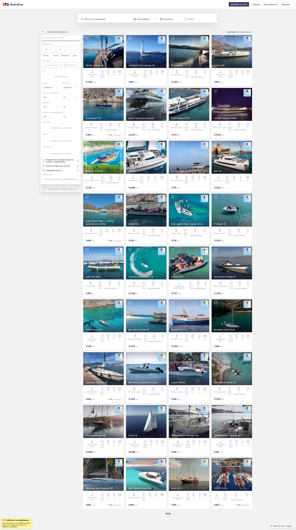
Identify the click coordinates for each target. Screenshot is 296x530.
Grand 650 (133, 224)
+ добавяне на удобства (60, 128)
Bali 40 (131, 171)
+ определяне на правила (60, 153)
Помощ (256, 4)
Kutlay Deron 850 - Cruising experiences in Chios (100, 222)
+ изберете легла (61, 76)
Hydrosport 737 (93, 118)
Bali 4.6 (217, 171)
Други (75, 55)
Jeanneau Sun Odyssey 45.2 (185, 435)
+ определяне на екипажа (60, 141)
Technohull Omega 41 (225, 276)
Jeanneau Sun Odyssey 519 (99, 488)
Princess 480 (177, 171)
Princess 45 (176, 65)
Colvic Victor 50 (94, 329)
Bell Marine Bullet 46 (138, 329)
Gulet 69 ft (176, 488)
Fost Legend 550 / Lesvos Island (187, 224)
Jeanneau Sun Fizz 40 (96, 382)
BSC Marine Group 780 (139, 488)
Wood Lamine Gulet (96, 435)
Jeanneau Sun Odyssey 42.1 (227, 435)
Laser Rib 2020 (93, 276)
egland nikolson (179, 329)
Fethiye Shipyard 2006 (225, 118)
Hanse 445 (219, 65)
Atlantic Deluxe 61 (94, 65)
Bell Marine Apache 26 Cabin (143, 382)
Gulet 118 (132, 435)
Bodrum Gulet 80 (94, 171)
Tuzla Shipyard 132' (180, 118)
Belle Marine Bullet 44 (225, 382)
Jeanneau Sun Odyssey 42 (141, 65)
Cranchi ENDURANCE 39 (140, 276)
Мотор (46, 55)
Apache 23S (177, 276)
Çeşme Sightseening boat (141, 118)
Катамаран (65, 55)
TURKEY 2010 (220, 488)
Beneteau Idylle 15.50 (224, 329)
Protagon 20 (220, 224)
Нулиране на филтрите (63, 189)
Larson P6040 (178, 382)
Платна (55, 55)
